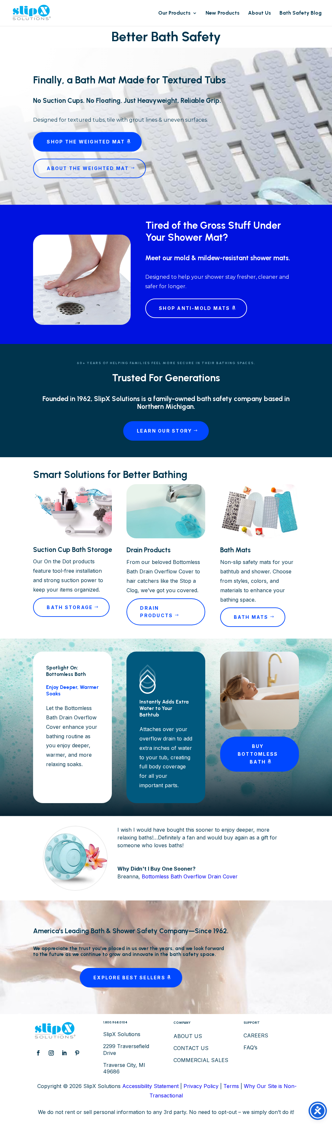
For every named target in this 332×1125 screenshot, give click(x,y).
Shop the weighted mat (86, 141)
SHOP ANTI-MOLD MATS (194, 308)
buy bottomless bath (258, 753)
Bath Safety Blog (300, 13)
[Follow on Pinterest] (77, 1053)
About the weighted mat (88, 168)
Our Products (174, 13)
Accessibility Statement (150, 1086)
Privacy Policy (201, 1086)
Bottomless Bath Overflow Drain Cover (190, 876)
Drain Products (156, 611)
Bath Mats (251, 617)
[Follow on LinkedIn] (64, 1053)
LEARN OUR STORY (164, 431)
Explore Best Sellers (129, 977)
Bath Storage (70, 607)
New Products (223, 13)
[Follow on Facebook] (38, 1053)
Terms (231, 1086)
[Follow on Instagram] (51, 1053)
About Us (259, 13)
